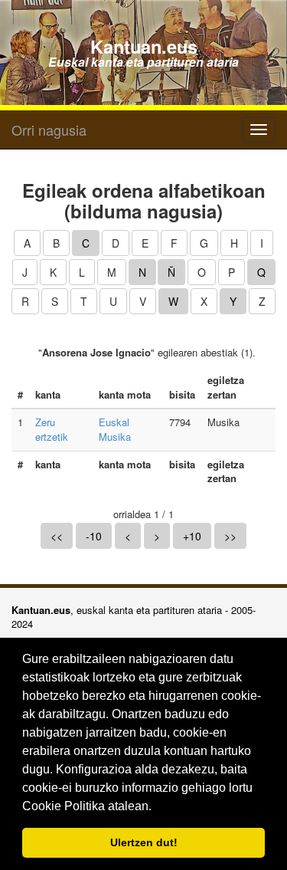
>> (230, 535)
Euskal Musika (115, 429)
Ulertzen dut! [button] (144, 842)
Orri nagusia (48, 130)
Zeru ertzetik (51, 429)
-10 (94, 535)
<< (57, 535)
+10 (192, 535)
